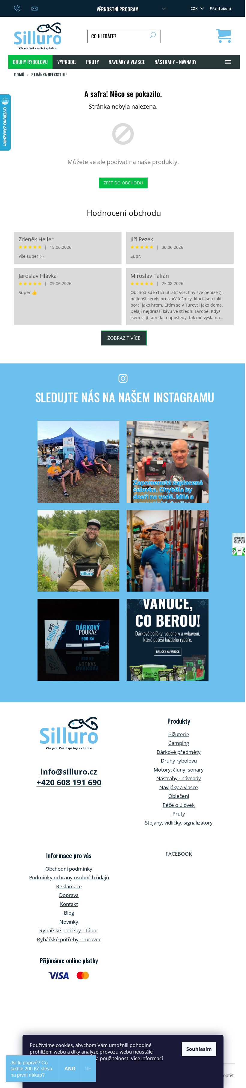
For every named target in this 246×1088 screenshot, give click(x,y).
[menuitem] (30, 62)
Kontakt (69, 904)
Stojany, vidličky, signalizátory (179, 822)
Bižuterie (178, 734)
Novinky (68, 921)
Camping (178, 743)
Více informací (147, 1058)
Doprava (69, 895)
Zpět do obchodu (123, 183)
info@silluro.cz (68, 771)
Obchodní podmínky (68, 868)
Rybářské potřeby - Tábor (68, 930)
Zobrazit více (123, 338)
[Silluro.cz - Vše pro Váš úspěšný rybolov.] (69, 733)
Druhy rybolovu (179, 760)
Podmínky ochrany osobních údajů (69, 877)
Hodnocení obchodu (124, 212)
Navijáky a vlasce (178, 787)
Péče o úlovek (179, 804)
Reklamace (69, 886)
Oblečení (178, 795)
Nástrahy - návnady (178, 778)
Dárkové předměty (179, 751)
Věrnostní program (118, 9)
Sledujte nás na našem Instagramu (124, 397)
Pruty (178, 813)
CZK (195, 8)
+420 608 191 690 (69, 782)
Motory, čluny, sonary (179, 769)
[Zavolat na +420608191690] (23, 7)
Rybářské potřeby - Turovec (69, 939)
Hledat (152, 36)
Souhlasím (199, 1049)
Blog (69, 912)
